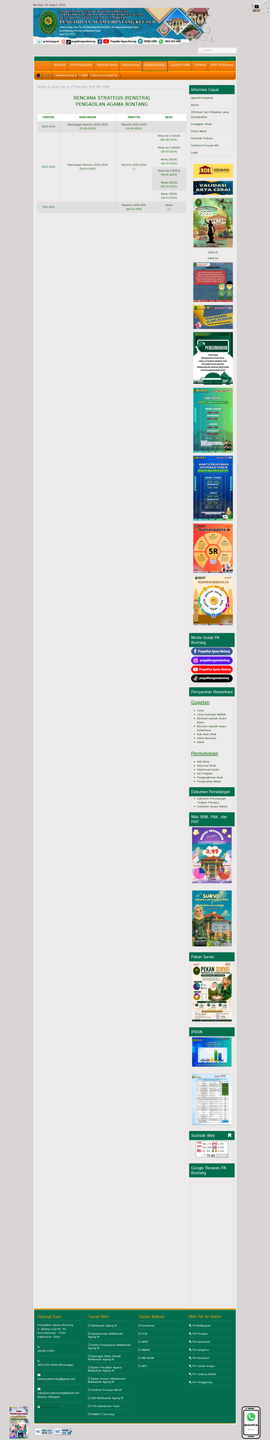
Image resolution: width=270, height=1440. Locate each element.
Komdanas (148, 1326)
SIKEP (145, 1342)
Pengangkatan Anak (210, 778)
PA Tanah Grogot (204, 1366)
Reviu (169, 205)
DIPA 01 (213, 253)
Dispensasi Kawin (208, 770)
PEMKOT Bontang (102, 1414)
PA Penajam (200, 1334)
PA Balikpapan (202, 1326)
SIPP (144, 1366)
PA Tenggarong (202, 1382)
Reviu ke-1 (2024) (169, 148)
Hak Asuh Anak (206, 734)
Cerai (200, 711)
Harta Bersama (206, 738)
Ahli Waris (203, 762)
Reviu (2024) (169, 160)
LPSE (144, 1334)
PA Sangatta (201, 1350)
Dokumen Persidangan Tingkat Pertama (211, 801)
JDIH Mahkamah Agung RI (107, 1398)
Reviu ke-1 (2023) (169, 171)
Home (48, 75)
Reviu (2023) (169, 183)
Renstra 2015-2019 (134, 205)
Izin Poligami (205, 774)
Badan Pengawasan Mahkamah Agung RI (109, 1346)
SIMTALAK (147, 1358)
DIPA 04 (213, 258)
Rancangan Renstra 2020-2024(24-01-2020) (88, 167)
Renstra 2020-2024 (134, 165)
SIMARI (145, 1350)
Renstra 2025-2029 (134, 125)
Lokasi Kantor (50, 1407)
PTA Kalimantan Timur (105, 1406)
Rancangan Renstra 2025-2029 (88, 125)
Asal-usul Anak (206, 766)
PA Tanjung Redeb (204, 1374)
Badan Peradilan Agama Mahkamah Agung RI (105, 1369)
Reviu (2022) (169, 194)
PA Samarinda (201, 1342)
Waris (200, 742)
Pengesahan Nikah (209, 781)
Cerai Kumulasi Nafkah (211, 715)
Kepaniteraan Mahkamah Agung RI (105, 1335)
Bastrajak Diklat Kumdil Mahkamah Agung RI (104, 1357)
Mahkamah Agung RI (104, 1326)
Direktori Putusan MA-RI (106, 1390)
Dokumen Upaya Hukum (212, 807)
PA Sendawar (201, 1358)
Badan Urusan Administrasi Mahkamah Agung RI (106, 1380)
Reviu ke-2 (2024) (169, 136)
